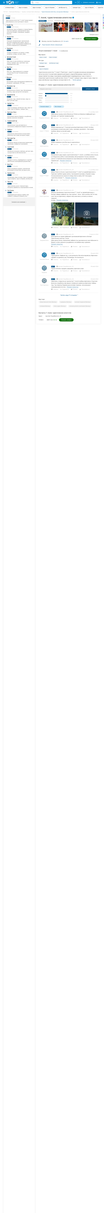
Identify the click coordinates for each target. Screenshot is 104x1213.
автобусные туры (53, 63)
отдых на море (53, 57)
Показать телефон (91, 38)
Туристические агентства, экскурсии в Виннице (55, 11)
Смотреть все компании (18, 202)
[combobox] (45, 106)
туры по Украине (43, 69)
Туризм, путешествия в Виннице (31, 11)
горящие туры (43, 63)
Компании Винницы (14, 11)
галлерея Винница (45, 306)
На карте (65, 41)
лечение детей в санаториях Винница (79, 306)
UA (75, 2)
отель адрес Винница (60, 306)
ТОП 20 (5, 11)
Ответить (54, 118)
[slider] (41, 20)
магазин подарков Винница (82, 302)
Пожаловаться (84, 118)
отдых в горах (43, 57)
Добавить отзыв (90, 89)
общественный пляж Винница (48, 302)
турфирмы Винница (65, 302)
